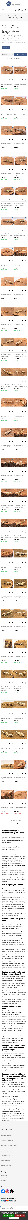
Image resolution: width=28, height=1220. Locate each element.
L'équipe (3, 1148)
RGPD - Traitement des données (9, 1163)
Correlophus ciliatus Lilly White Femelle (7, 627)
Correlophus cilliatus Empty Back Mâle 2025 (6, 174)
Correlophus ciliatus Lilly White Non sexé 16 (20, 717)
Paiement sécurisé (6, 1165)
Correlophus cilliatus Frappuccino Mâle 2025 (6, 114)
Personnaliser (14, 1218)
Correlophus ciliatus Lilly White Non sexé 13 (20, 687)
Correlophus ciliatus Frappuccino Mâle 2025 (6, 83)
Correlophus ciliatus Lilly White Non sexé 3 (20, 566)
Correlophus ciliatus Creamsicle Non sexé (6, 415)
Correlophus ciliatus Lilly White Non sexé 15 (7, 717)
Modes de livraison (6, 1138)
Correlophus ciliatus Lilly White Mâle (7, 476)
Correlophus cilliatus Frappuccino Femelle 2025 (20, 174)
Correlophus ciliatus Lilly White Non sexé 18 (20, 748)
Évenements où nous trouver (9, 1145)
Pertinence (7, 55)
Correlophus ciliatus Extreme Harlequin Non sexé (6, 325)
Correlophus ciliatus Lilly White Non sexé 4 (7, 597)
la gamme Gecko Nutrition (15, 906)
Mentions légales (5, 1160)
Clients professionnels (7, 1168)
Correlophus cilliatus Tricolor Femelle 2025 (19, 204)
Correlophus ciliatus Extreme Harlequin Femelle (20, 536)
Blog (2, 1183)
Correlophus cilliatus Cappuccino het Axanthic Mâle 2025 (20, 144)
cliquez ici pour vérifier (7, 1208)
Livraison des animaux (7, 1140)
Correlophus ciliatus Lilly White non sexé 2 (7, 506)
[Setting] (21, 10)
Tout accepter (9, 1215)
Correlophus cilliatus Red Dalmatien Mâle (7, 264)
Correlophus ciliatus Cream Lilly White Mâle (19, 476)
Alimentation (4, 1178)
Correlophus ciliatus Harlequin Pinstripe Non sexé (6, 295)
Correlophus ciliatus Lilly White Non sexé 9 (7, 657)
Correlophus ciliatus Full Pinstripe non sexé (19, 506)
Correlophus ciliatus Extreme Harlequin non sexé (19, 446)
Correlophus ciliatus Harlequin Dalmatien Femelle (6, 446)
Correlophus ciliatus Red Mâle (20, 778)
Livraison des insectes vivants (9, 1143)
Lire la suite (6, 47)
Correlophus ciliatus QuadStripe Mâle (6, 355)
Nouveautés (4, 1175)
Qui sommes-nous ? (6, 1133)
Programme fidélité (6, 1135)
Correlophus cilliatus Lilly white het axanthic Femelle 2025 (20, 83)
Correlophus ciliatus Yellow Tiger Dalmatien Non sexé (19, 295)
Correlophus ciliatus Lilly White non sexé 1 (20, 264)
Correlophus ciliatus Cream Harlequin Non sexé (20, 385)
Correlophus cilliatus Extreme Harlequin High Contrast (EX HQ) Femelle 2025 (20, 114)
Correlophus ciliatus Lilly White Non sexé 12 (7, 687)
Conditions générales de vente (9, 1158)
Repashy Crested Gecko (11, 910)
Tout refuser (21, 1215)
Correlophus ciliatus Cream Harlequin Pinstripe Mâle (7, 536)
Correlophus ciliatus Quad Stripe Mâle (7, 566)
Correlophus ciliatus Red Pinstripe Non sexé (7, 385)
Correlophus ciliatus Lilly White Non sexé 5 (20, 597)
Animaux (3, 1180)
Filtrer (21, 55)
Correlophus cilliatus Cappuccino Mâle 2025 (6, 144)
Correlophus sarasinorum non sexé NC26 (7, 808)
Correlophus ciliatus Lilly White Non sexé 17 (7, 748)
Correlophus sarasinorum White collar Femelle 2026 (20, 808)
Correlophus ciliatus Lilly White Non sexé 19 (7, 778)
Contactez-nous (5, 1155)
